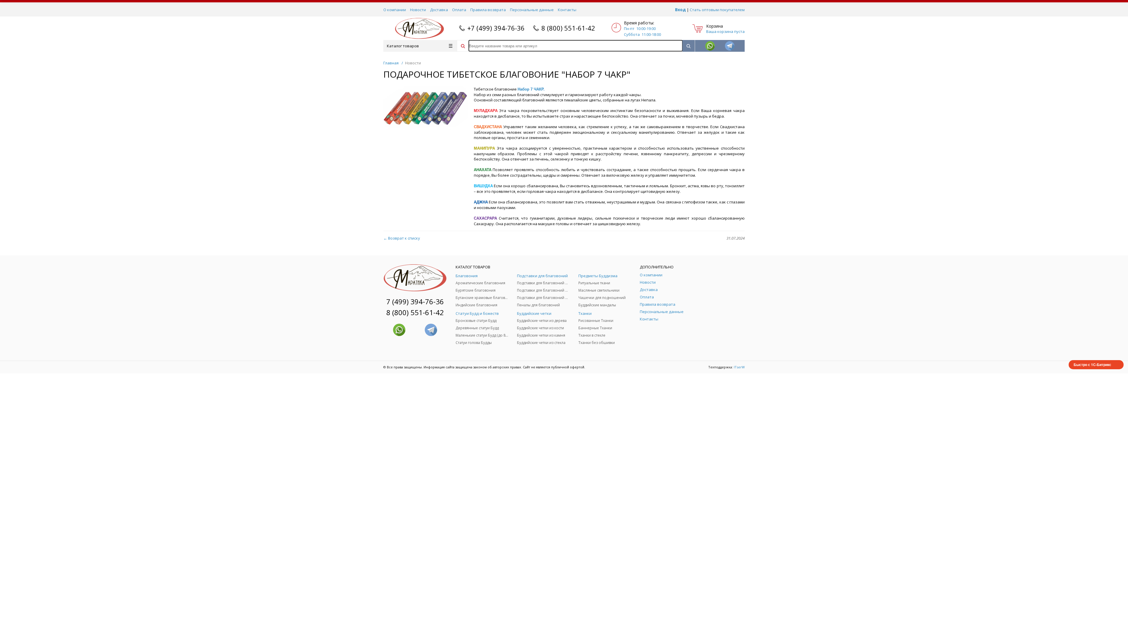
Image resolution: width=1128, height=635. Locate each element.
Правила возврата (488, 9)
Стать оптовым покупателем (717, 9)
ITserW (739, 367)
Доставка (439, 9)
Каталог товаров (403, 46)
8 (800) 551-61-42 (568, 28)
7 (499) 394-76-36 (415, 301)
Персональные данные (532, 9)
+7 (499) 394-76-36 (496, 28)
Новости (418, 9)
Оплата (459, 9)
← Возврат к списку (401, 238)
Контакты (567, 9)
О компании (394, 9)
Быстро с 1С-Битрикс (1092, 364)
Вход (680, 9)
